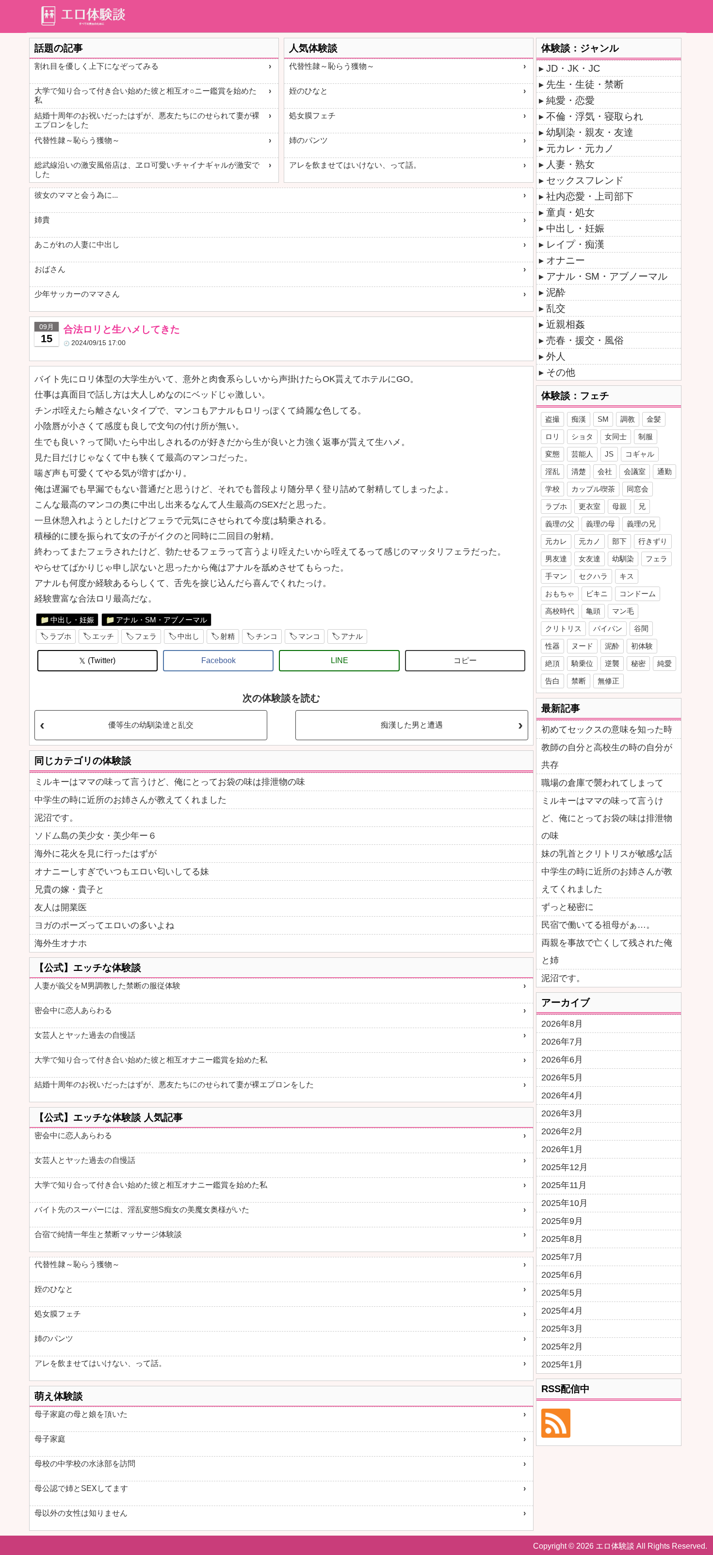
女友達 (589, 559)
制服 (645, 436)
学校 (552, 489)
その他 (560, 372)
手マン (556, 576)
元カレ (556, 541)
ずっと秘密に (567, 907)
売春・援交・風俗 (585, 340)
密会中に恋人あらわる (73, 1010)
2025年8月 (562, 1239)
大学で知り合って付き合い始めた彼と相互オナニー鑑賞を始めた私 (150, 1060)
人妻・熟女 (570, 164)
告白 (552, 681)
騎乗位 (582, 663)
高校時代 (559, 611)
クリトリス (563, 628)
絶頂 (552, 663)
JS (609, 454)
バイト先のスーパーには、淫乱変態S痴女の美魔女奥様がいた (141, 1210)
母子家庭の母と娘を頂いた (81, 1414)
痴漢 (578, 419)
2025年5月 (562, 1293)
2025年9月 (562, 1221)
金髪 (654, 419)
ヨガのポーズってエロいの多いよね (104, 925)
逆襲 (612, 663)
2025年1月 (562, 1364)
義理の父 (559, 524)
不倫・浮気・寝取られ (594, 116)
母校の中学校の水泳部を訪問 (84, 1464)
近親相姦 (565, 324)
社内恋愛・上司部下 (589, 196)
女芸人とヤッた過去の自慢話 (84, 1035)
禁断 (578, 681)
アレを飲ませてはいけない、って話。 (355, 165)
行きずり (652, 541)
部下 (619, 541)
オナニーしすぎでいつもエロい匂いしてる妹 (121, 871)
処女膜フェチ (312, 115)
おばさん (49, 269)
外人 (556, 356)
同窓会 (637, 489)
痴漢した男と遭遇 (412, 725)
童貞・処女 (570, 212)
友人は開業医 (60, 907)
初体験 (642, 646)
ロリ (552, 436)
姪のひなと (308, 91)
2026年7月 (562, 1042)
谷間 (641, 628)
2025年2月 (562, 1346)
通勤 (664, 471)
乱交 (556, 308)
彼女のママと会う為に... (76, 195)
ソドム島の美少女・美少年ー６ (95, 836)
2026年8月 (562, 1024)
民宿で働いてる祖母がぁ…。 (598, 925)
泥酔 (556, 292)
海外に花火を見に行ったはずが (95, 853)
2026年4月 (562, 1095)
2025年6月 (562, 1275)
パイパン (607, 628)
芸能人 (582, 454)
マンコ (309, 636)
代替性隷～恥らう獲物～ (77, 140)
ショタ (582, 436)
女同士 (616, 436)
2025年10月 (564, 1203)
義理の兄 (641, 524)
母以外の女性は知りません (81, 1513)
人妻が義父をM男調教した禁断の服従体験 (107, 986)
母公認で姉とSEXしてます (81, 1488)
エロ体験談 (615, 1546)
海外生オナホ (60, 943)
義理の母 (600, 524)
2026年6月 (562, 1059)
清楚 (578, 471)
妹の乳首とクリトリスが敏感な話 (606, 853)
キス (626, 576)
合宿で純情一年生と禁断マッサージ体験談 (108, 1234)
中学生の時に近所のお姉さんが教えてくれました (130, 800)
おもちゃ (559, 593)
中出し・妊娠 (72, 620)
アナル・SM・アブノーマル (161, 620)
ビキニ (597, 593)
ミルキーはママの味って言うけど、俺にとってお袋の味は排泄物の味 (169, 782)
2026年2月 (562, 1131)
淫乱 (552, 471)
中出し (188, 636)
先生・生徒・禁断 (585, 84)
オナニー (565, 260)
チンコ (266, 636)
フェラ (146, 636)
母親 (619, 506)
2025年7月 (562, 1257)
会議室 (635, 471)
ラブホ (60, 636)
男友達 (556, 559)
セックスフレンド (585, 180)
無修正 (608, 681)
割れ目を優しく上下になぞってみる (96, 66)
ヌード (582, 646)
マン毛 (623, 611)
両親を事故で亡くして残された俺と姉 (606, 951)
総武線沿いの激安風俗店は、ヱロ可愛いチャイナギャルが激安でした (146, 169)
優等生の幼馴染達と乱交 (151, 725)
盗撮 (552, 419)
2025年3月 (562, 1328)
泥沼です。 (56, 818)
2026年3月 (562, 1113)
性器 (552, 646)
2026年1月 (562, 1149)
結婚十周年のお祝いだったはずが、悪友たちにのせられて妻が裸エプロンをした (146, 120)
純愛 (664, 663)
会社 (605, 471)
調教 (627, 419)
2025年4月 (562, 1311)
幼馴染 (623, 559)
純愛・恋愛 (570, 100)
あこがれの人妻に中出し (77, 244)
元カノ (589, 541)
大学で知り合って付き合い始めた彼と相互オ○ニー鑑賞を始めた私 (145, 95)
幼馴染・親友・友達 (589, 132)
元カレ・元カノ (580, 148)
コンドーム (637, 593)
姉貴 (42, 220)
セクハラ (593, 576)
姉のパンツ (308, 140)
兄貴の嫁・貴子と (69, 889)
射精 (227, 636)
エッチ (103, 636)
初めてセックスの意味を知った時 (606, 729)
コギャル (639, 454)
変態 (552, 454)
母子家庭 (49, 1439)
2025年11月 (564, 1185)
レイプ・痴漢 (575, 244)
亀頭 (593, 611)
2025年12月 (564, 1167)
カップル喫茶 (593, 489)
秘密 (638, 663)
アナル (352, 636)
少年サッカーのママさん (77, 294)
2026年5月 (562, 1077)
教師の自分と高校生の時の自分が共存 (606, 756)
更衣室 (589, 506)
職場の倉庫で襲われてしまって (602, 783)
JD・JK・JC (573, 68)
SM (603, 419)
